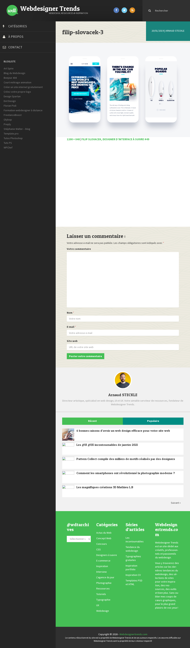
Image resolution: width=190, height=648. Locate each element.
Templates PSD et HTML (134, 582)
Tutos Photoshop (13, 138)
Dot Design (10, 101)
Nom (69, 312)
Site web (72, 341)
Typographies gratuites (133, 558)
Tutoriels (101, 594)
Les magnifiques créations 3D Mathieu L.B (104, 487)
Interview (101, 572)
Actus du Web (104, 533)
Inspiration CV (133, 575)
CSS (98, 549)
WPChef (8, 147)
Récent (92, 421)
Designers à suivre (106, 555)
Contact (15, 47)
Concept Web (103, 538)
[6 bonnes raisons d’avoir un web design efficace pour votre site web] (68, 435)
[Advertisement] (123, 186)
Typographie (103, 600)
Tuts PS (8, 143)
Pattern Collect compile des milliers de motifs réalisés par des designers (125, 459)
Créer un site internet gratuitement (23, 87)
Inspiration (102, 566)
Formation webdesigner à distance (23, 110)
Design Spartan (12, 96)
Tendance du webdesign (133, 548)
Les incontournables (135, 539)
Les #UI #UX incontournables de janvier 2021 (107, 445)
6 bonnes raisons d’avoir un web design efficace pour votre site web (123, 430)
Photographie (104, 583)
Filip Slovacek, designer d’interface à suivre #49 (115, 139)
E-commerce (103, 560)
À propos (16, 37)
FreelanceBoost (13, 115)
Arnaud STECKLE (175, 30)
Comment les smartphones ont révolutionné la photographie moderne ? (125, 473)
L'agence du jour (105, 577)
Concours (101, 544)
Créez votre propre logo (17, 91)
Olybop (8, 119)
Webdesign (102, 611)
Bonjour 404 (10, 77)
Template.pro (11, 133)
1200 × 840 (73, 139)
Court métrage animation (17, 82)
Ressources (103, 588)
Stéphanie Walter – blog (17, 129)
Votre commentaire (79, 249)
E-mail (70, 326)
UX (97, 605)
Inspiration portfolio (131, 567)
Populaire (153, 421)
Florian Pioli (10, 105)
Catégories (17, 26)
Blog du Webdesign (14, 73)
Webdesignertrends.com (133, 634)
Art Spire (9, 68)
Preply (7, 124)
